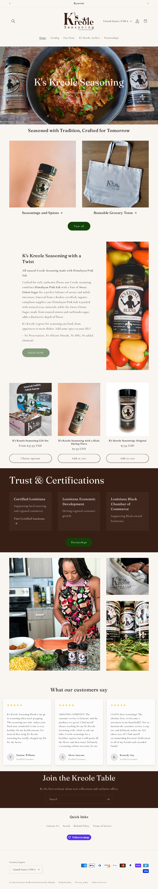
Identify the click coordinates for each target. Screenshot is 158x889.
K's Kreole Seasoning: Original (127, 440)
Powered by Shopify (46, 882)
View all (79, 226)
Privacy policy (81, 882)
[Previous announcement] (9, 3)
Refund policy (65, 882)
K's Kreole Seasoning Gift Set (30, 440)
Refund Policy (81, 825)
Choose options (30, 458)
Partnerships (79, 542)
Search (66, 825)
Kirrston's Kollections (26, 882)
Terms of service (99, 882)
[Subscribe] (108, 799)
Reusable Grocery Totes (113, 213)
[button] (13, 21)
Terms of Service (102, 825)
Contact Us (52, 825)
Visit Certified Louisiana (29, 518)
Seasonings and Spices (40, 213)
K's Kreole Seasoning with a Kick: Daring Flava (79, 442)
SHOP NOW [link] (36, 352)
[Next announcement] (148, 3)
